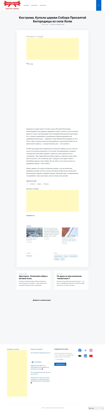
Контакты (43, 5)
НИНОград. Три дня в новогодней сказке (32, 238)
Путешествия (73, 256)
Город (65, 256)
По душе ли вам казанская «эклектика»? (69, 277)
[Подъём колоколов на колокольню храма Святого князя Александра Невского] (70, 232)
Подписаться (60, 364)
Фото (62, 259)
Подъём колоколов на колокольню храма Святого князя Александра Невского (69, 239)
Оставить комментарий (57, 24)
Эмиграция (29, 255)
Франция (59, 274)
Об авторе (34, 5)
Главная (26, 5)
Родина (57, 259)
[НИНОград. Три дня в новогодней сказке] (34, 232)
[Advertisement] (52, 49)
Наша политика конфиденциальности (40, 352)
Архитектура (58, 256)
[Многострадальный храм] (53, 233)
